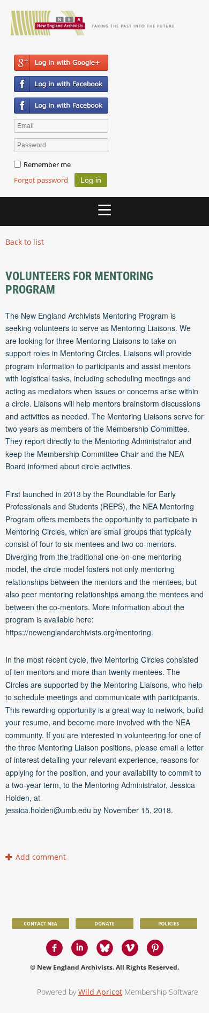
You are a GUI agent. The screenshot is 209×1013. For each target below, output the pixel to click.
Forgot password (41, 180)
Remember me (47, 164)
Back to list (24, 242)
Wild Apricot (100, 992)
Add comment (9, 857)
